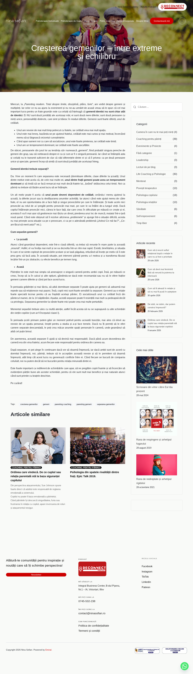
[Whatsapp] (184, 666)
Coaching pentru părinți (148, 139)
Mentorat (141, 181)
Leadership (142, 160)
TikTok (145, 577)
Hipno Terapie (91, 21)
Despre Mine (142, 21)
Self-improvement (145, 216)
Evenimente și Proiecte (148, 146)
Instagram (147, 571)
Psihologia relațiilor (146, 202)
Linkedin (146, 582)
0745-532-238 (86, 601)
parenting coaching (63, 404)
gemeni (46, 404)
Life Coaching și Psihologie (151, 174)
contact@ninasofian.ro (91, 613)
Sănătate (141, 209)
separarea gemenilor (106, 404)
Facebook (147, 566)
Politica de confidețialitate (93, 625)
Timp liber (141, 223)
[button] (183, 21)
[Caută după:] (156, 107)
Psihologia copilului (146, 195)
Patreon (146, 587)
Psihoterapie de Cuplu (71, 21)
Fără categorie (144, 153)
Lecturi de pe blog (145, 167)
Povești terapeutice (146, 188)
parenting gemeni (84, 404)
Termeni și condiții (89, 630)
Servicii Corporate (125, 21)
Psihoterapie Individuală (47, 21)
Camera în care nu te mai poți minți (154, 132)
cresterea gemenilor (29, 404)
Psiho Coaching (107, 21)
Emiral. (48, 650)
